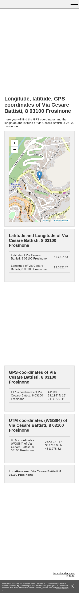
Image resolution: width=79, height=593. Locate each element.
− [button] (14, 149)
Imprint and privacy (64, 573)
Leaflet (45, 220)
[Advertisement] (39, 52)
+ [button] (14, 143)
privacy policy (62, 588)
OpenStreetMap (61, 220)
